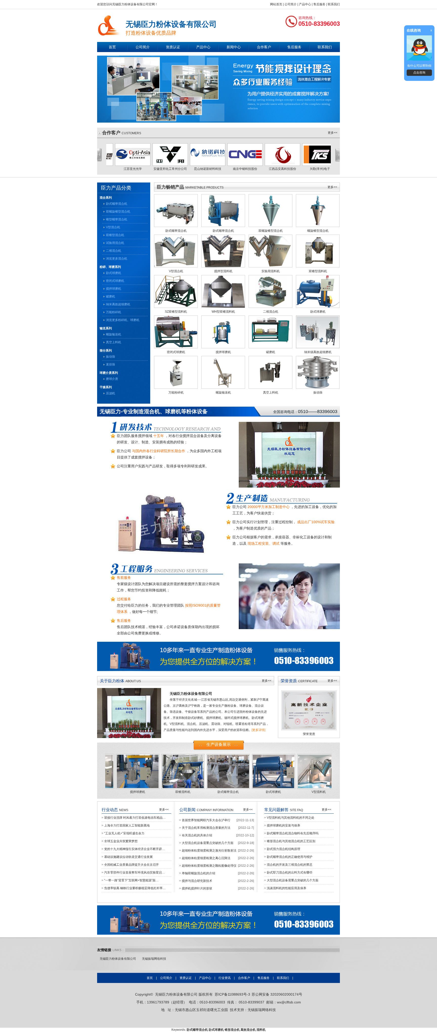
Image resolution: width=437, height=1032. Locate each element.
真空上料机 (113, 342)
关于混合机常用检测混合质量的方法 (206, 828)
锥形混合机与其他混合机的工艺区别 (291, 841)
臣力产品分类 (116, 188)
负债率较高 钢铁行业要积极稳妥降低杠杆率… (135, 888)
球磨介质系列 (109, 373)
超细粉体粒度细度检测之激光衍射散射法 (209, 850)
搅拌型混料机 (223, 271)
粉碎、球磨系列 (110, 267)
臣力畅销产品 (170, 187)
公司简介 (291, 4)
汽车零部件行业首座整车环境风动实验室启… (134, 872)
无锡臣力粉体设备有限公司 (118, 958)
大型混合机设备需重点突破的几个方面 (207, 843)
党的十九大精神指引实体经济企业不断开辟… (134, 849)
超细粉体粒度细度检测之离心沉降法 (206, 858)
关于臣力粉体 (112, 681)
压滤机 (110, 393)
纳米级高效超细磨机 (318, 352)
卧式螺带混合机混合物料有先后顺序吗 (292, 833)
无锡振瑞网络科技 (154, 958)
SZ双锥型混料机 (176, 311)
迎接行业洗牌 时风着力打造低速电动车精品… (135, 817)
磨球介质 (112, 379)
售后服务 (319, 4)
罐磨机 (110, 296)
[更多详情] (258, 730)
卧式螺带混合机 (116, 203)
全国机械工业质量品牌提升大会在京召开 (131, 864)
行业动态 (110, 810)
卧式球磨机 (113, 273)
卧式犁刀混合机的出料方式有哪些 (289, 872)
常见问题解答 (276, 810)
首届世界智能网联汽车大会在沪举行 (206, 820)
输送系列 (106, 328)
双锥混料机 (128, 792)
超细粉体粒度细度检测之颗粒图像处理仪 (209, 865)
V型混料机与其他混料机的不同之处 (290, 817)
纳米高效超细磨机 (118, 304)
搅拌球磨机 (113, 288)
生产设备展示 (218, 744)
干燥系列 (106, 387)
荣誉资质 (289, 681)
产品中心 (305, 4)
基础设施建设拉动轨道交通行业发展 (128, 857)
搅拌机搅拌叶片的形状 (197, 888)
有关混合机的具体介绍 (197, 835)
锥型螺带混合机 (116, 219)
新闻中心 (234, 47)
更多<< (332, 132)
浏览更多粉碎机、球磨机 (122, 320)
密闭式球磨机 (115, 281)
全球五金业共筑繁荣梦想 (121, 841)
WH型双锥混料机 (223, 311)
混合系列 (106, 197)
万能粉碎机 (113, 312)
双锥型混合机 (115, 235)
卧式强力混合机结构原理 (283, 849)
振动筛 (110, 356)
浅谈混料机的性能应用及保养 (286, 888)
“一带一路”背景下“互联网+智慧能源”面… (131, 880)
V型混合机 (113, 227)
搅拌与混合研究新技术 (197, 881)
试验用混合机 (115, 243)
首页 (112, 47)
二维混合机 (113, 251)
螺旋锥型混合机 (318, 231)
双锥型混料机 (318, 271)
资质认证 (173, 47)
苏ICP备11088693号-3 (232, 994)
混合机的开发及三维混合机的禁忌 (289, 864)
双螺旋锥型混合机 (118, 211)
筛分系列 (106, 350)
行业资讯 (225, 978)
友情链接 (104, 950)
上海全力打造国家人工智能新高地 (127, 825)
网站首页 (276, 4)
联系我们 (334, 4)
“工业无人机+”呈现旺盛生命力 (124, 833)
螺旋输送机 (113, 334)
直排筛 (110, 364)
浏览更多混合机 (116, 258)
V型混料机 (264, 792)
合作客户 (264, 47)
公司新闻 (187, 810)
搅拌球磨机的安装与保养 (283, 825)
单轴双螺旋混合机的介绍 (198, 873)
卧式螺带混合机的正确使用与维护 (289, 857)
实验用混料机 (270, 271)
